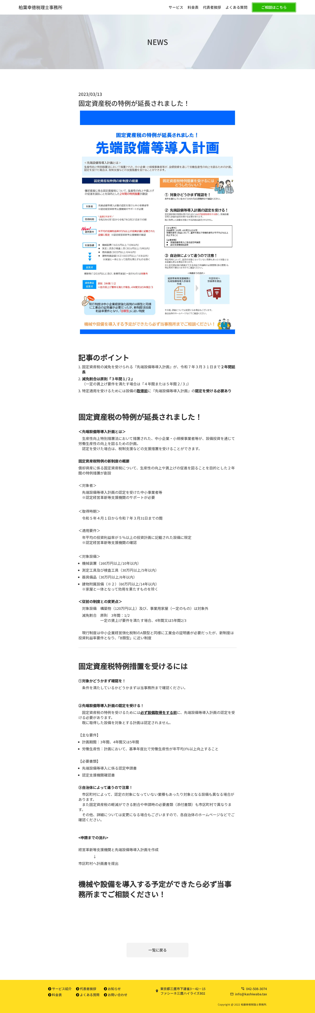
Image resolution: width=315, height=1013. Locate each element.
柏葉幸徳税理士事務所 (40, 7)
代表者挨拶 (212, 7)
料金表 (193, 7)
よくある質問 (236, 7)
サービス (176, 7)
